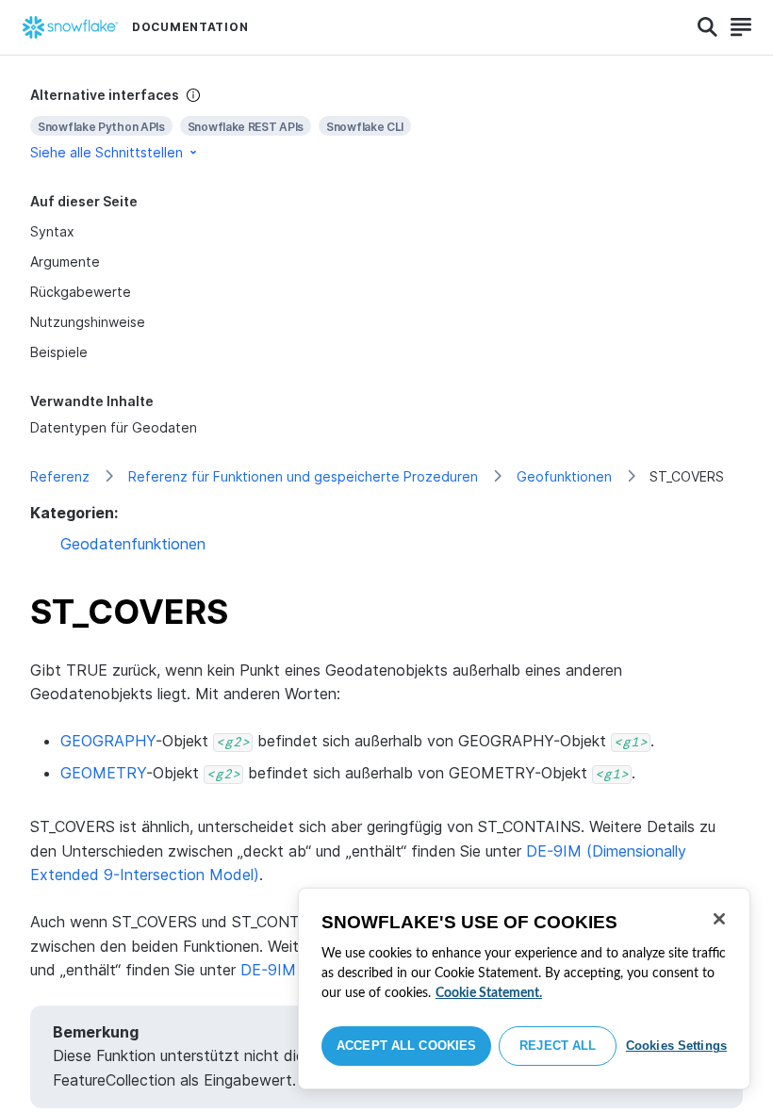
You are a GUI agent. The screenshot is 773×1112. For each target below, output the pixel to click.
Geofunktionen (564, 476)
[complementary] (386, 124)
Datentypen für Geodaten (113, 427)
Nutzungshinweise (87, 322)
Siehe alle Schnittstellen (106, 152)
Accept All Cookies (406, 1045)
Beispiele (59, 352)
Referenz (60, 476)
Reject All (557, 1045)
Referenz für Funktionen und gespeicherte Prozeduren (303, 476)
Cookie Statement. (489, 993)
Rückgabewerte (80, 292)
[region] (524, 988)
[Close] (719, 919)
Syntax (52, 231)
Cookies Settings (676, 1045)
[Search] (707, 27)
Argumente (65, 261)
